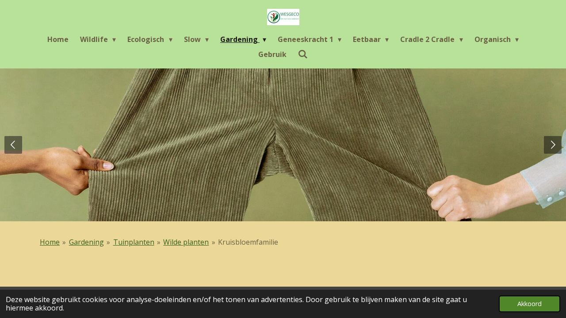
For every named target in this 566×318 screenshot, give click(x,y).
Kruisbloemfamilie (248, 242)
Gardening (86, 242)
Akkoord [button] (529, 303)
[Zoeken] (303, 54)
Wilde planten (186, 242)
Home (50, 242)
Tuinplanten (133, 242)
